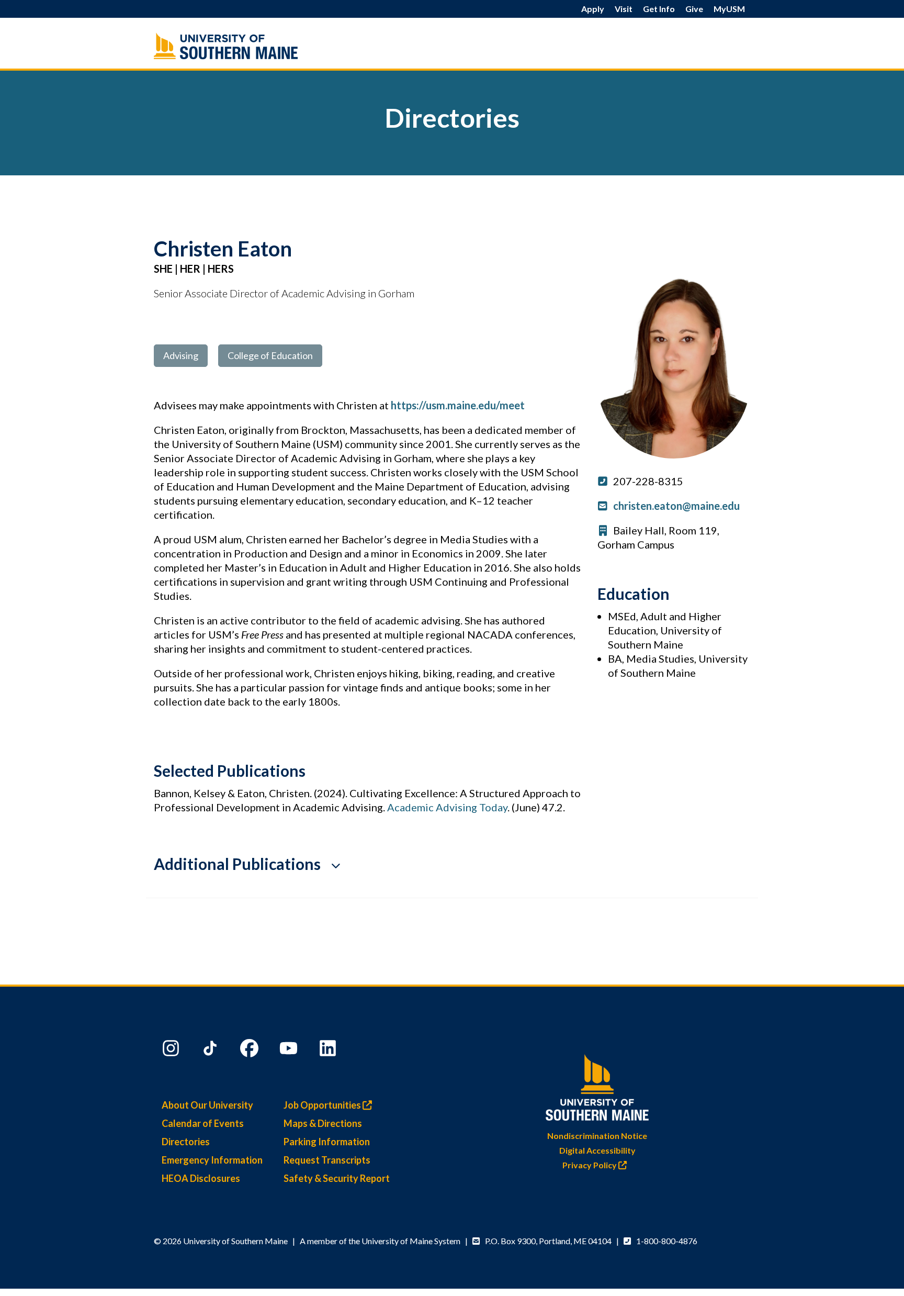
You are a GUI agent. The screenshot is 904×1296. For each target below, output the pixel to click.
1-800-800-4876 (666, 1241)
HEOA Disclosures (201, 1178)
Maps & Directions (323, 1123)
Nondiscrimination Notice (597, 1136)
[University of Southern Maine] (597, 1085)
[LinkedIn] (329, 1050)
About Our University (207, 1105)
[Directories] (248, 45)
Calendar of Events (203, 1123)
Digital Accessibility (597, 1150)
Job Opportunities (323, 1105)
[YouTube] (289, 1050)
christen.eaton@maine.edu (676, 505)
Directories (186, 1141)
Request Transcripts (327, 1160)
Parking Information (327, 1141)
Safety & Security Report (337, 1178)
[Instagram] (172, 1050)
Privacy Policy (590, 1165)
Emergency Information (212, 1160)
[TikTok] (211, 1050)
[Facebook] (250, 1050)
